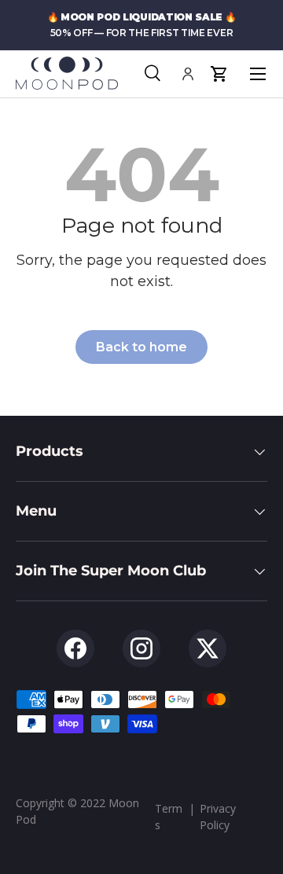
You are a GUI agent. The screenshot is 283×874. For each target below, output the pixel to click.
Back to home (141, 347)
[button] (219, 74)
